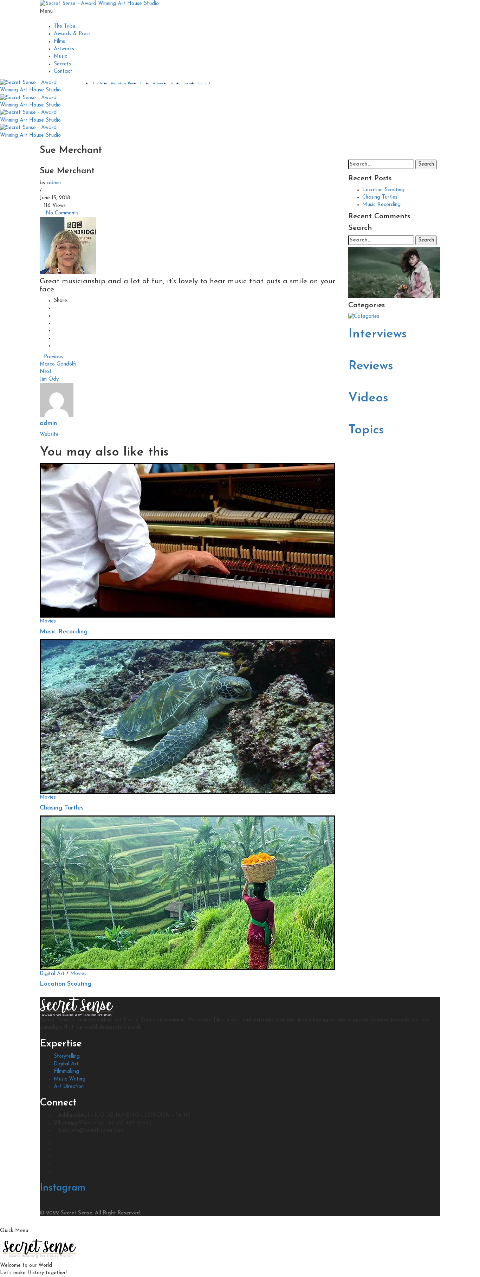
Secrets (62, 64)
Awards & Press (72, 34)
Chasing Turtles (62, 808)
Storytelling (67, 1056)
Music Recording (63, 632)
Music (60, 56)
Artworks (64, 49)
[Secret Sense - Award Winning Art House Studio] (99, 3)
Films (59, 41)
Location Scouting (65, 984)
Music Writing (69, 1079)
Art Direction (69, 1086)
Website (49, 434)
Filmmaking (66, 1071)
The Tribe (65, 26)
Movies (48, 621)
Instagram (62, 1188)
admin (54, 183)
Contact (63, 71)
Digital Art (52, 973)
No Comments (62, 213)
